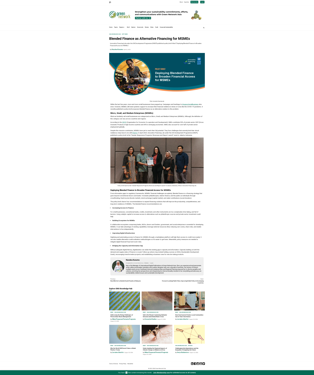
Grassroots (140, 27)
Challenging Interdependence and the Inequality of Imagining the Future (189, 334)
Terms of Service (113, 363)
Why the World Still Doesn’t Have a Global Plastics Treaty (124, 334)
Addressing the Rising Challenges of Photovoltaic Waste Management (124, 301)
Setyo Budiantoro (183, 352)
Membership (194, 2)
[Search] (204, 27)
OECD (124, 122)
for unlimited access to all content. (174, 372)
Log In (202, 2)
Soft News (125, 34)
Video (151, 27)
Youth (156, 27)
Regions (121, 27)
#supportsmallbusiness (190, 104)
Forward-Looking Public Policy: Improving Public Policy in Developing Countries (183, 281)
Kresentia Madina (151, 319)
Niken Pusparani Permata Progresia (124, 319)
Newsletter (130, 363)
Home (110, 27)
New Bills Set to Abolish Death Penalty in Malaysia (125, 280)
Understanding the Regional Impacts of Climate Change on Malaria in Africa (157, 334)
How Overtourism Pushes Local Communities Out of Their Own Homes (189, 301)
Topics (116, 27)
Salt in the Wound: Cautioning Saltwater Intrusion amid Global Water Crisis (157, 301)
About (181, 2)
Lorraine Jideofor (183, 319)
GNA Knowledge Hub (115, 34)
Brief (128, 27)
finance (134, 133)
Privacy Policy (122, 363)
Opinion (133, 27)
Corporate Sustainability (166, 27)
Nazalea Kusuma (117, 49)
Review (147, 27)
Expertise (186, 2)
